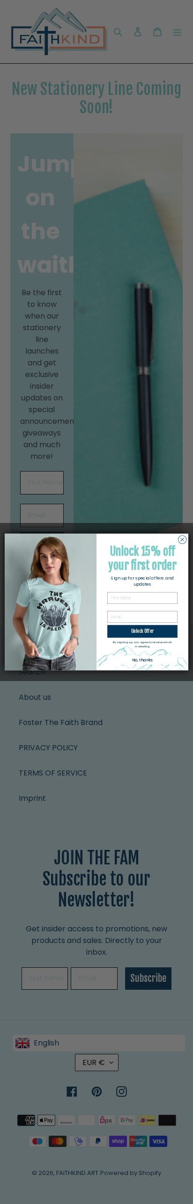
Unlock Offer (142, 631)
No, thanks (142, 660)
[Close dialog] (182, 540)
